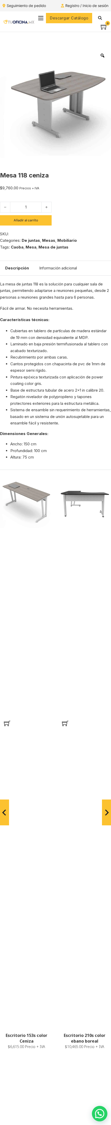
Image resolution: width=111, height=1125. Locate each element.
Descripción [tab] (17, 268)
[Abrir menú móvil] (40, 18)
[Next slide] (106, 812)
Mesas (48, 240)
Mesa (31, 247)
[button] (7, 723)
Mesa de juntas (53, 247)
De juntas (31, 240)
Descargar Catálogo (69, 17)
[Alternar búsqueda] (100, 18)
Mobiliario (67, 240)
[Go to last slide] (4, 812)
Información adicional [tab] (58, 268)
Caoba (17, 247)
